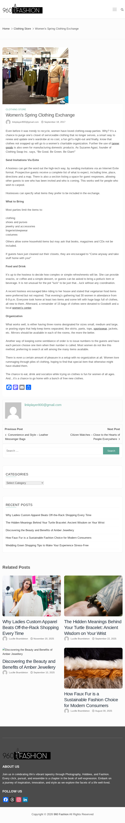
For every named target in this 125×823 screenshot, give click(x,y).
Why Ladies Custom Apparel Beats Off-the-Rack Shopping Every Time (48, 515)
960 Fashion (61, 814)
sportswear (100, 328)
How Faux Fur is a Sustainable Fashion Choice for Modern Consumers (48, 537)
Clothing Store (16, 109)
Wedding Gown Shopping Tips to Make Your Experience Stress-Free (47, 545)
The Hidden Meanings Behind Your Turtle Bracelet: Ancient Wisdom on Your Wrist (55, 522)
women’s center (21, 307)
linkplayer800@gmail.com (25, 122)
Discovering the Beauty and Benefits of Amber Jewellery (40, 530)
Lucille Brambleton (18, 638)
